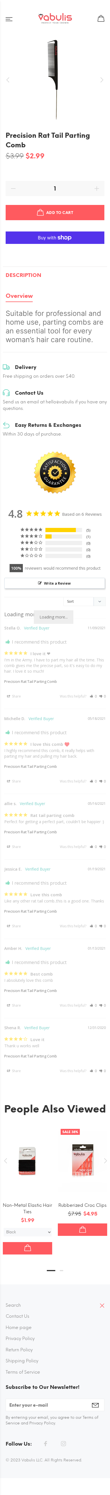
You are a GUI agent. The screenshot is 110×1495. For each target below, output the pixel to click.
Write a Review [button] (57, 583)
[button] (93, 696)
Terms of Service (23, 1372)
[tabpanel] (55, 325)
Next (104, 1160)
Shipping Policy (22, 1360)
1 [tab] (51, 1270)
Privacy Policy (20, 1338)
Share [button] (16, 696)
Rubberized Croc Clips (82, 1205)
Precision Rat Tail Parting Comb (30, 681)
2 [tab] (61, 1270)
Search (13, 1305)
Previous (5, 1160)
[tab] (19, 297)
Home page (19, 1327)
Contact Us (17, 1316)
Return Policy (19, 1349)
